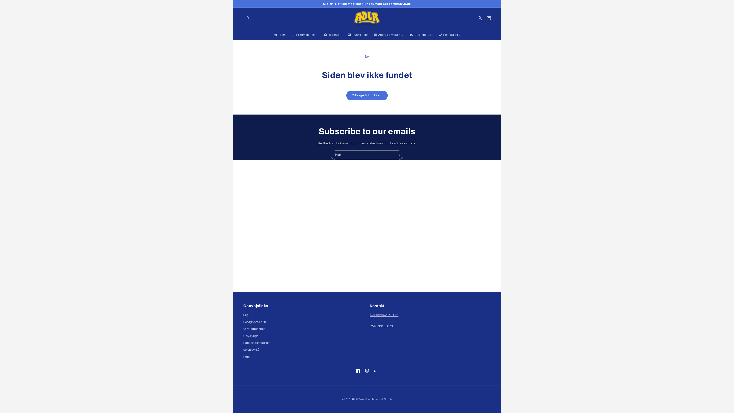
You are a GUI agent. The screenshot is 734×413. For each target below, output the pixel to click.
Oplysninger (251, 336)
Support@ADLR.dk (384, 315)
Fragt (247, 356)
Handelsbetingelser (256, 342)
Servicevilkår (252, 349)
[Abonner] (398, 155)
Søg (246, 315)
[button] (247, 18)
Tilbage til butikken (367, 95)
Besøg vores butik (255, 322)
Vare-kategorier (254, 329)
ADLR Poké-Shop (361, 399)
